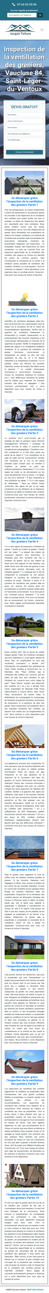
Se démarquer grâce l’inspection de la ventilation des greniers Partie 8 (25, 966)
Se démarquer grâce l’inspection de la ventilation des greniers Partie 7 (25, 866)
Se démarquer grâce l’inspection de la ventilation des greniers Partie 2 (25, 313)
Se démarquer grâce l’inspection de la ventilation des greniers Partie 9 (25, 1080)
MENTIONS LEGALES (35, 1290)
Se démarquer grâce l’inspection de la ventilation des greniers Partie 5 (25, 644)
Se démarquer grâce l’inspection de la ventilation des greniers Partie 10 (25, 1194)
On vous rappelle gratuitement (24, 10)
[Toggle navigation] (42, 29)
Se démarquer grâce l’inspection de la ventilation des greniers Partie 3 (25, 430)
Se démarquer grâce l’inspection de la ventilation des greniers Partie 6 (25, 755)
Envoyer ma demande (24, 152)
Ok (40, 15)
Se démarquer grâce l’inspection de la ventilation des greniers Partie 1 (25, 201)
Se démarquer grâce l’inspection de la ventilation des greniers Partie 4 (25, 538)
